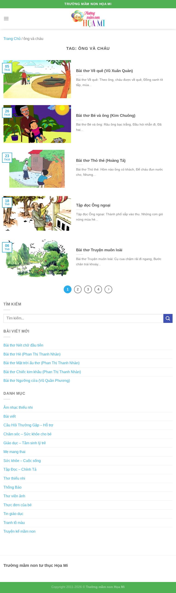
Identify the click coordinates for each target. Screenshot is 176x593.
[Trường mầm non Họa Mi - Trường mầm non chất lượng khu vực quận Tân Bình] (88, 18)
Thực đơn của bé (17, 505)
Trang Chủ (12, 39)
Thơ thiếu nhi (14, 478)
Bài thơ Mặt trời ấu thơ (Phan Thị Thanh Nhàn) (41, 363)
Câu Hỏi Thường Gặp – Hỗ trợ (28, 425)
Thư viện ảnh (14, 496)
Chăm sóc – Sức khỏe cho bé (27, 434)
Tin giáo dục (13, 514)
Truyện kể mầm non (19, 531)
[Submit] (168, 318)
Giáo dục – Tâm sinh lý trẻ (24, 443)
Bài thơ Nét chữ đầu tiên (23, 345)
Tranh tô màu (14, 523)
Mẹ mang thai (14, 452)
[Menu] (6, 18)
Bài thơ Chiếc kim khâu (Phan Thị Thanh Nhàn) (42, 372)
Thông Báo (12, 487)
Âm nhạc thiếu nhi (18, 407)
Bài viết (9, 416)
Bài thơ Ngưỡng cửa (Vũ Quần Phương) (36, 381)
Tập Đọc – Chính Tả (19, 469)
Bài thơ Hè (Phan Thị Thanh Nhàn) (31, 354)
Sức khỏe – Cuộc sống (22, 461)
